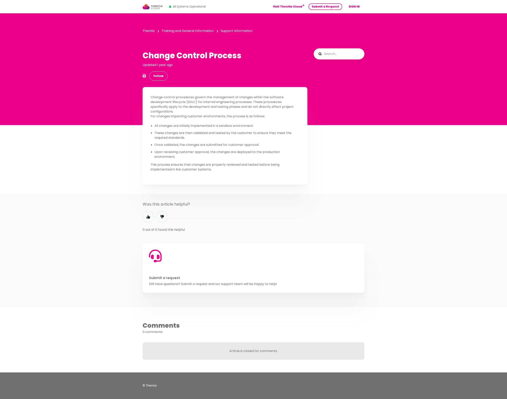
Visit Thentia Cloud (287, 7)
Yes (148, 217)
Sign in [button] (354, 7)
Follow (158, 76)
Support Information (237, 31)
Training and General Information (187, 31)
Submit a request (164, 278)
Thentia (148, 31)
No (162, 217)
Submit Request (325, 7)
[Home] (153, 6)
